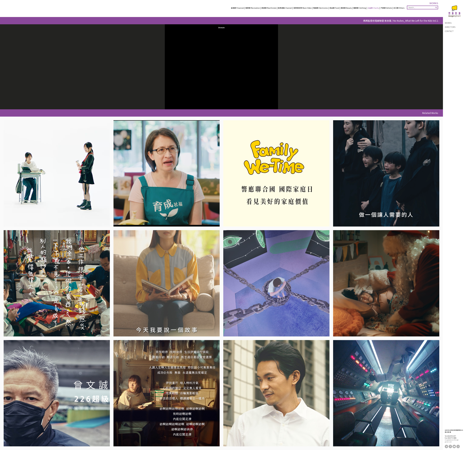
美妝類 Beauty (346, 8)
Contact (449, 31)
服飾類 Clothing (359, 8)
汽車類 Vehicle (386, 8)
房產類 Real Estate (269, 8)
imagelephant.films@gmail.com (451, 441)
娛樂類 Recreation (252, 8)
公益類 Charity (373, 8)
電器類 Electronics (320, 8)
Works (448, 22)
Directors (450, 27)
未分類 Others (398, 8)
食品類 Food (334, 8)
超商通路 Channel (285, 8)
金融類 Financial (237, 8)
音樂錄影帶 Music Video (302, 8)
